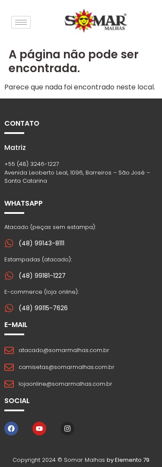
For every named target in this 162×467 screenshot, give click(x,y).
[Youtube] (39, 428)
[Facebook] (11, 428)
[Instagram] (67, 428)
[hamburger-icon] (21, 22)
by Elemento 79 (128, 460)
